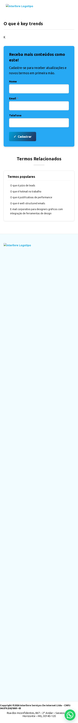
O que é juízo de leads (22, 185)
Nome (13, 81)
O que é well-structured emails (27, 203)
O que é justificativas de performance (31, 197)
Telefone (15, 115)
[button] (70, 715)
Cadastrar (23, 136)
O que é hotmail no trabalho (25, 191)
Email (13, 98)
